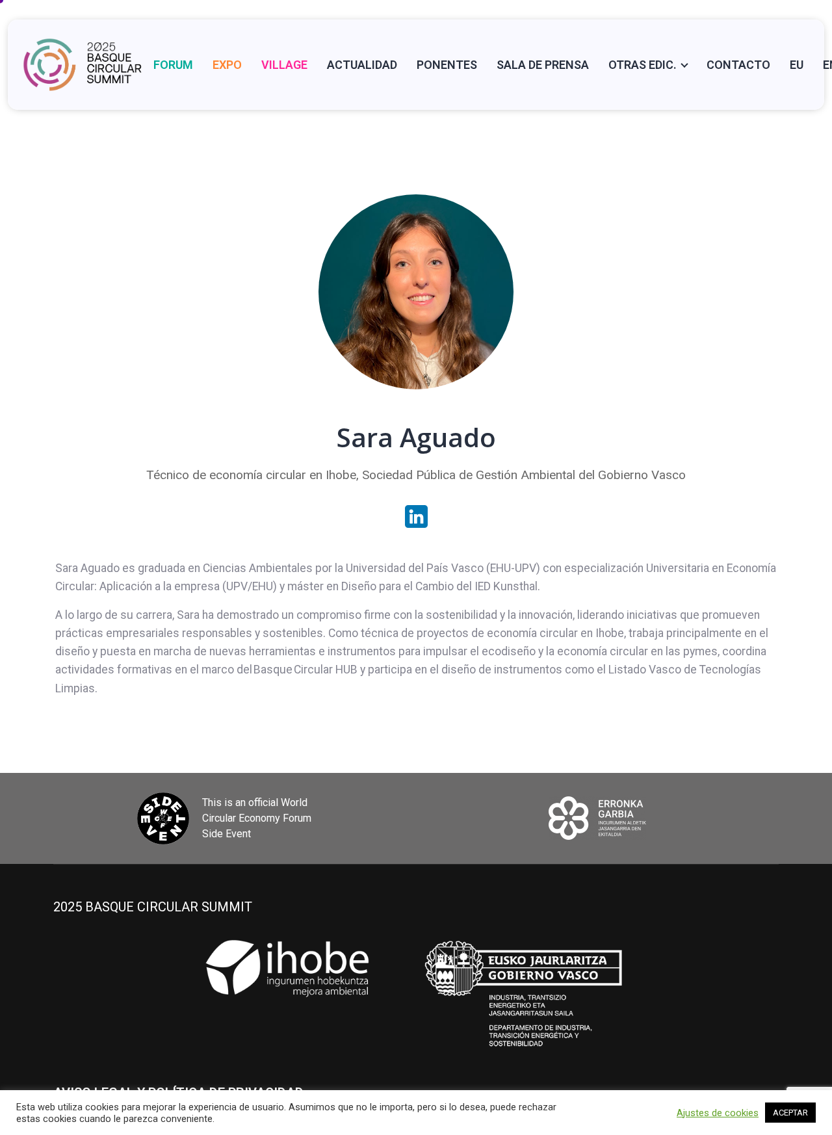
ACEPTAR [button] (790, 1112)
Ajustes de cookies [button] (718, 1113)
